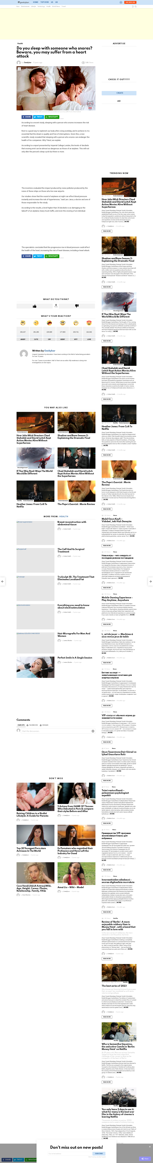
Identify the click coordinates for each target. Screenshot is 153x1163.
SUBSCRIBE (99, 1153)
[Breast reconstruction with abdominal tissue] (35, 533)
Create (119, 93)
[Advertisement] (76, 23)
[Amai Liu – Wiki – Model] (76, 873)
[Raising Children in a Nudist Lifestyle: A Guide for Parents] (35, 797)
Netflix (19, 500)
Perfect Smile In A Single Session (75, 658)
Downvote (77, 306)
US (52, 2)
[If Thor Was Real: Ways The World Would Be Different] (35, 458)
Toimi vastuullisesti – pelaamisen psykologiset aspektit (115, 793)
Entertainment (25, 6)
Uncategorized (22, 467)
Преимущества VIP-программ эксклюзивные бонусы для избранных (116, 835)
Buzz (18, 6)
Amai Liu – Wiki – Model (71, 887)
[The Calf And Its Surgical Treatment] (35, 560)
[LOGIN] (121, 2)
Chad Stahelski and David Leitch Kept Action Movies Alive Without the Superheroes (76, 473)
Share (19, 69)
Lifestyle (33, 6)
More (127, 221)
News (115, 515)
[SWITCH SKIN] (133, 6)
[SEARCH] (135, 6)
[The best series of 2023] (119, 974)
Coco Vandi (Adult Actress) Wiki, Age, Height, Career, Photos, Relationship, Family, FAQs (34, 888)
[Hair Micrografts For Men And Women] (35, 643)
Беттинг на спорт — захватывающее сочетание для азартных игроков (117, 675)
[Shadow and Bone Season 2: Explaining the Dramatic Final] (76, 422)
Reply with (93, 731)
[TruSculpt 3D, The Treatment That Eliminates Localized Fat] (35, 588)
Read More (107, 231)
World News (56, 6)
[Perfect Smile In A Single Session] (35, 667)
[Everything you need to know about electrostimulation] (35, 616)
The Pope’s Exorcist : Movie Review (76, 504)
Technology (41, 6)
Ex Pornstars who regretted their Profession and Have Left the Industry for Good (75, 851)
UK (56, 2)
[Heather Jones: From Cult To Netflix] (35, 491)
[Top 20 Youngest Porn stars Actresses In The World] (35, 835)
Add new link (130, 2)
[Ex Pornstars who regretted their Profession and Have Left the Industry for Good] (76, 835)
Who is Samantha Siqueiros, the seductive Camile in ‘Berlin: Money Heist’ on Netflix (118, 1046)
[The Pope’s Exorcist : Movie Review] (76, 491)
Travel (63, 6)
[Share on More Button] (62, 117)
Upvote (35, 306)
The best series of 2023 (114, 986)
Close (150, 1147)
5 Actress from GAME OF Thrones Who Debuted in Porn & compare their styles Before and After (75, 809)
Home (35, 2)
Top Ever (44, 2)
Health (48, 6)
